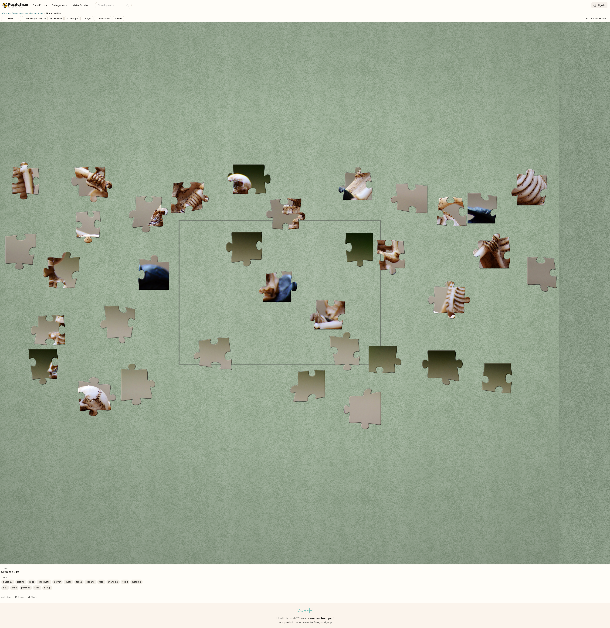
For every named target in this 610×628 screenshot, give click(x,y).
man (101, 581)
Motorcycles (36, 13)
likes (21, 597)
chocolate (43, 581)
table (79, 581)
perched (25, 587)
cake (31, 581)
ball (5, 587)
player (57, 581)
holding (136, 581)
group (47, 587)
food (125, 581)
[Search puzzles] (128, 5)
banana (90, 581)
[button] (60, 5)
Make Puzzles (80, 5)
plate (68, 581)
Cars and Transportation (15, 13)
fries (37, 587)
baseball (7, 581)
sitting (20, 581)
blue (14, 587)
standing (113, 581)
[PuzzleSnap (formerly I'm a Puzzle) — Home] (15, 5)
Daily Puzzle (40, 5)
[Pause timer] (586, 18)
